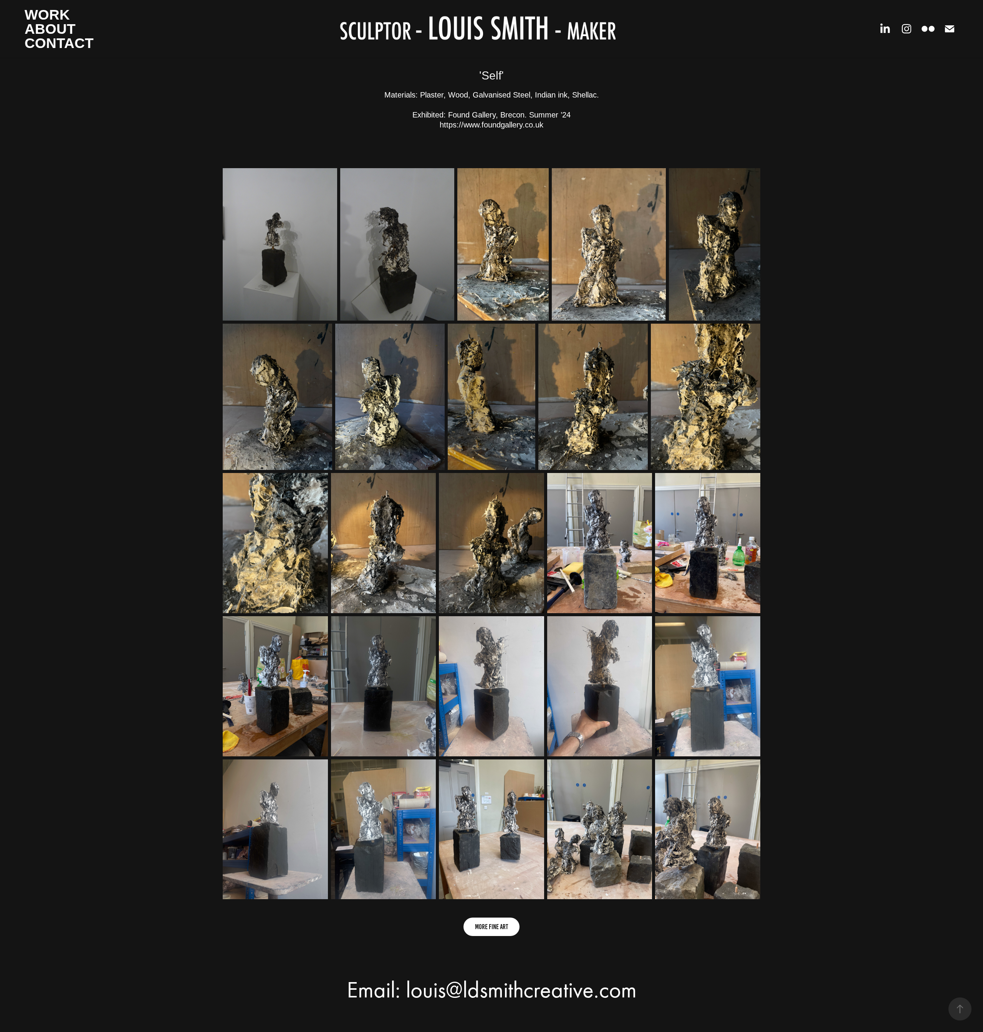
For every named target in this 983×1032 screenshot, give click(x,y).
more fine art (491, 927)
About (50, 29)
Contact (59, 43)
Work (47, 15)
